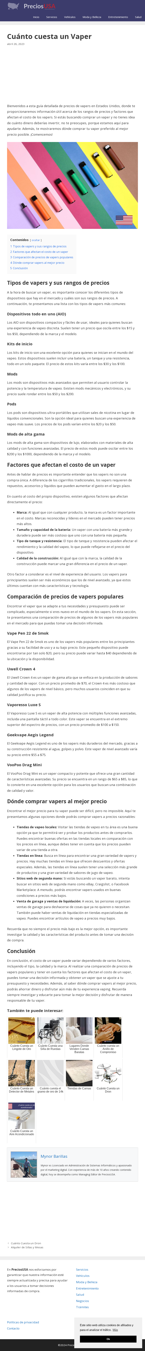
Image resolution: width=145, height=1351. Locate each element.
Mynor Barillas (54, 1156)
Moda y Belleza (92, 17)
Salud (138, 17)
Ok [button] (108, 1339)
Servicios (51, 17)
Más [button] (115, 1329)
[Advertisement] (72, 77)
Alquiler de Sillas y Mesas (27, 1247)
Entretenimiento (118, 17)
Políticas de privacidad (23, 1322)
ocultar (36, 240)
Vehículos (70, 17)
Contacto (13, 1328)
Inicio (36, 17)
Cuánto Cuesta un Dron (26, 1243)
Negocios (82, 1301)
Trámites (82, 1307)
